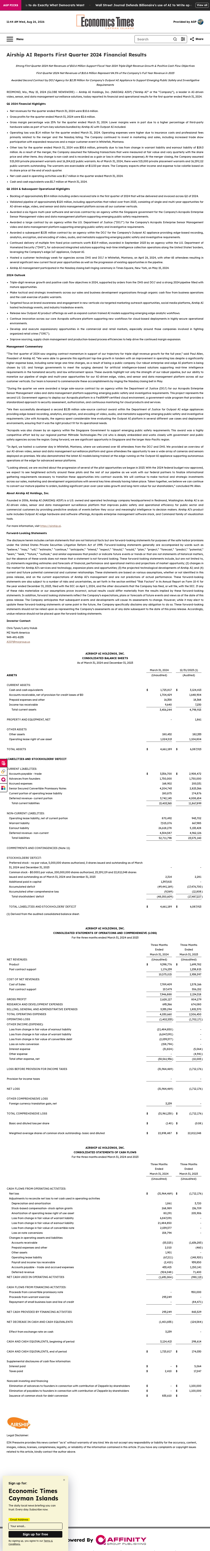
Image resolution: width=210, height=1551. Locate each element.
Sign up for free (35, 1534)
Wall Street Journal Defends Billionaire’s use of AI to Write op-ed (145, 5)
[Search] (175, 39)
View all (202, 5)
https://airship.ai (50, 526)
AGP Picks (10, 5)
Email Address (19, 1519)
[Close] (64, 1479)
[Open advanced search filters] (183, 39)
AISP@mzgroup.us (18, 641)
